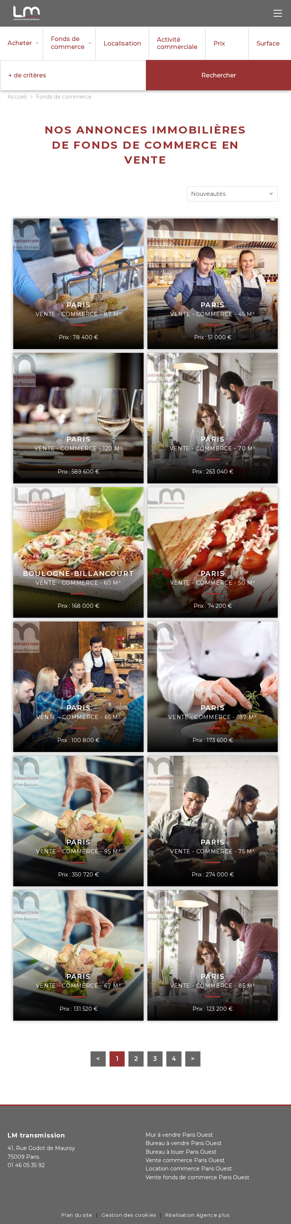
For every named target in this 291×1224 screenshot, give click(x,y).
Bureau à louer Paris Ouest (181, 1151)
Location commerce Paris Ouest (189, 1168)
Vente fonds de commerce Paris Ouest (197, 1177)
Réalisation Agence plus (197, 1215)
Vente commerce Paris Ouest (185, 1160)
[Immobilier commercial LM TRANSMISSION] (26, 19)
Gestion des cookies (129, 1215)
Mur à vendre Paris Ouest (179, 1134)
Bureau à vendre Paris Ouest (184, 1143)
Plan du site (76, 1215)
